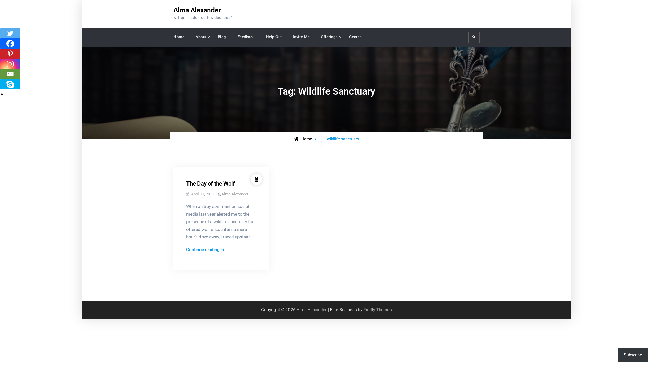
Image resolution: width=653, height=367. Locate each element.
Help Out (274, 37)
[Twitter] (10, 33)
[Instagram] (10, 64)
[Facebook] (10, 43)
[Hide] (2, 94)
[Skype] (10, 84)
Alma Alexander (197, 10)
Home (178, 37)
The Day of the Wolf (210, 183)
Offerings (329, 37)
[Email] (10, 74)
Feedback (246, 37)
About (201, 37)
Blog (222, 37)
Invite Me (301, 37)
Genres (355, 37)
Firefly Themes (377, 309)
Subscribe (633, 354)
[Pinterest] (10, 54)
